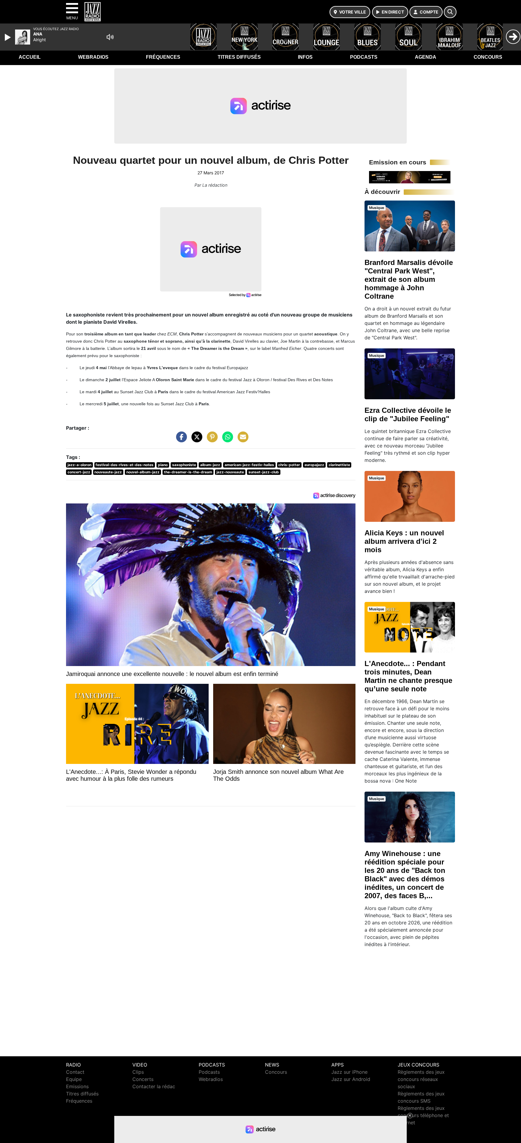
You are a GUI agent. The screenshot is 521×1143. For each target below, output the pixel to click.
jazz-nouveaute (230, 472)
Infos (305, 57)
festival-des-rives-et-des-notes (124, 464)
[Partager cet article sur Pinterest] (211, 440)
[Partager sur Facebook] (180, 440)
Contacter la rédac (153, 1086)
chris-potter (289, 464)
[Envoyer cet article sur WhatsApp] (226, 440)
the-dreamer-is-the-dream (188, 472)
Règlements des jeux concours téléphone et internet (423, 1115)
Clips (138, 1072)
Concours (488, 57)
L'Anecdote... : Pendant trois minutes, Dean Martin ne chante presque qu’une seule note (408, 676)
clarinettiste (339, 464)
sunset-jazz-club (263, 472)
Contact (75, 1072)
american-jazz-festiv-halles (249, 464)
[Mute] (110, 37)
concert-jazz (79, 472)
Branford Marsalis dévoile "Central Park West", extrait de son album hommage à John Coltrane (409, 279)
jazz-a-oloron (79, 464)
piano (163, 464)
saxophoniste (184, 464)
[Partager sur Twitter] (195, 440)
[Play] (8, 37)
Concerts (142, 1079)
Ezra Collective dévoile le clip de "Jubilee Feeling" (408, 414)
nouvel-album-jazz (142, 472)
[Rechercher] (450, 12)
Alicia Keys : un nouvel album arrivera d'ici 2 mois (404, 541)
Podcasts (363, 57)
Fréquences (163, 57)
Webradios (93, 57)
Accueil (30, 57)
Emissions (77, 1086)
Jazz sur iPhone (349, 1072)
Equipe (74, 1079)
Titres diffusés (239, 57)
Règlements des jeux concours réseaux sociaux (421, 1079)
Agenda (425, 57)
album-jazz (210, 464)
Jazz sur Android (350, 1079)
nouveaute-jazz (108, 472)
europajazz (314, 464)
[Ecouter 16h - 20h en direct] (409, 177)
